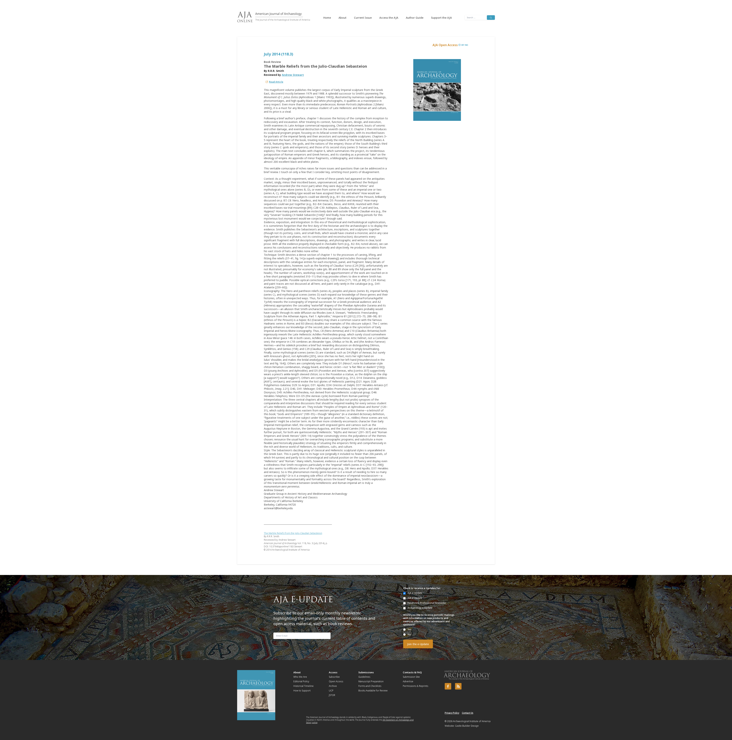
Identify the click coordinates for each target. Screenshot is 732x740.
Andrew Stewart (293, 75)
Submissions (366, 672)
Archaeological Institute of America (471, 721)
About (342, 17)
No (409, 634)
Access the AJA (388, 17)
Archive (333, 686)
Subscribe (334, 676)
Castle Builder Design (467, 725)
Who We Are (300, 676)
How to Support (302, 690)
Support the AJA (441, 17)
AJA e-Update (415, 593)
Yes (409, 629)
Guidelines (364, 676)
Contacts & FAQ (412, 672)
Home (327, 17)
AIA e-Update (415, 598)
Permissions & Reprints (415, 686)
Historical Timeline (303, 686)
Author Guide (414, 17)
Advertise (408, 681)
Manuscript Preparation (371, 681)
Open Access (336, 681)
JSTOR (332, 695)
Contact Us (467, 712)
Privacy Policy (452, 712)
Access (333, 672)
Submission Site (411, 676)
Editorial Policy (301, 681)
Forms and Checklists (369, 686)
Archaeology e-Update (420, 607)
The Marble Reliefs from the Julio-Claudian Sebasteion (293, 533)
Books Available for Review (373, 690)
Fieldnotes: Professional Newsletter (427, 603)
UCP (331, 690)
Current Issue (363, 17)
